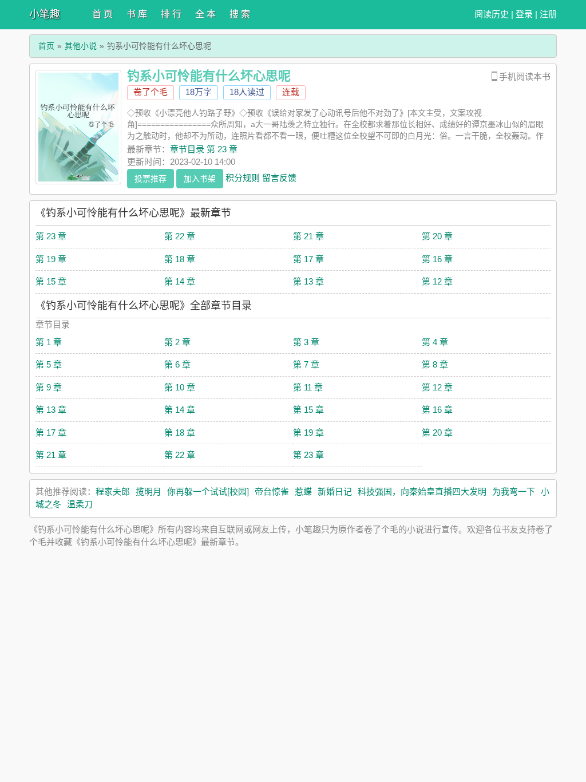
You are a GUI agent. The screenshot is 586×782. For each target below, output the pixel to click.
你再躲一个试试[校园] (208, 491)
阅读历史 (491, 14)
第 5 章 (48, 364)
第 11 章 (308, 387)
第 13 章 (308, 281)
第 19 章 (50, 259)
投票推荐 (150, 178)
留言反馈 (279, 177)
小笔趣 (44, 14)
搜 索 (239, 14)
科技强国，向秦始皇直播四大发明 (422, 491)
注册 (548, 14)
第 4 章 (435, 342)
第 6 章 (177, 364)
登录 (524, 14)
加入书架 (200, 178)
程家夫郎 (113, 491)
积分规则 (242, 177)
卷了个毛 (150, 92)
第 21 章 (308, 236)
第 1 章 (48, 342)
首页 (46, 45)
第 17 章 (308, 259)
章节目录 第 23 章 (203, 149)
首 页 (102, 14)
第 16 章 (437, 259)
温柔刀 (80, 504)
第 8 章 (435, 364)
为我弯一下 (513, 491)
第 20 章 (437, 236)
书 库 (136, 14)
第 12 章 (437, 281)
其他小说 (81, 45)
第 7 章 (306, 364)
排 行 (171, 14)
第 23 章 (50, 236)
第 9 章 (48, 387)
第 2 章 (177, 342)
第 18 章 (179, 259)
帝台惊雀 (272, 491)
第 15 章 (50, 281)
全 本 (205, 14)
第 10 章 (179, 387)
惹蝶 (303, 491)
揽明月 (148, 491)
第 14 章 (179, 281)
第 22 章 (179, 236)
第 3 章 (306, 342)
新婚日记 (335, 491)
